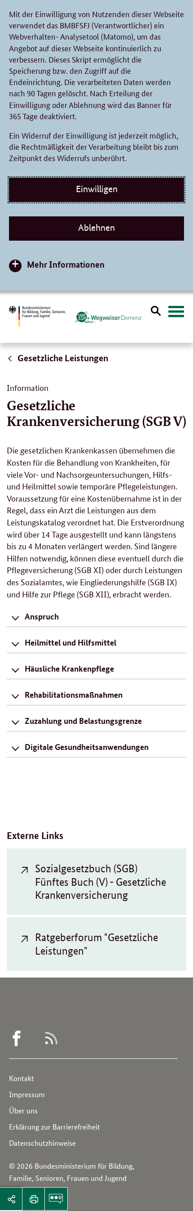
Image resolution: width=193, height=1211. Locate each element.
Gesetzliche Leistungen (62, 357)
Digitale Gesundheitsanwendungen (87, 746)
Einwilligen (97, 189)
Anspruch (42, 616)
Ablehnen (96, 227)
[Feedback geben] (56, 1199)
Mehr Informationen (66, 264)
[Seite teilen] (11, 1199)
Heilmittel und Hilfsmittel (70, 642)
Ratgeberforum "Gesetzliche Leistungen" (96, 944)
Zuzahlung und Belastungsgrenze (83, 720)
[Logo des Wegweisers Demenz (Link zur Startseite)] (108, 317)
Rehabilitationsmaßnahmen (74, 694)
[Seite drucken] (33, 1199)
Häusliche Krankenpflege (69, 668)
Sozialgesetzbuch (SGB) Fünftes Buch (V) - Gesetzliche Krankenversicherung (100, 882)
